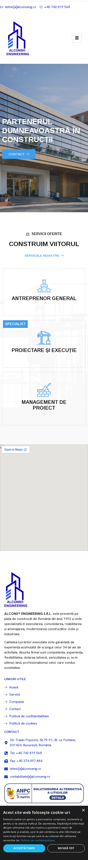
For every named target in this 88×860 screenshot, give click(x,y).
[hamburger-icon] (77, 38)
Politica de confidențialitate (38, 840)
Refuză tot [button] (66, 848)
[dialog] (44, 833)
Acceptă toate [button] (24, 848)
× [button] (83, 810)
